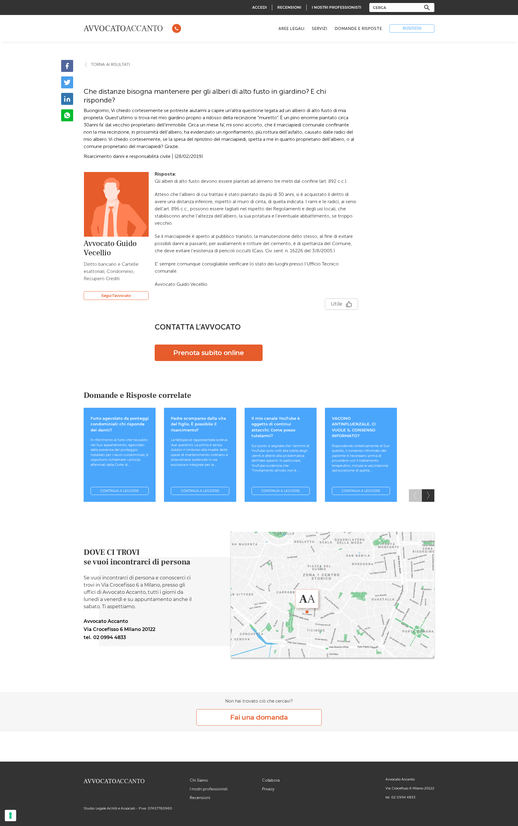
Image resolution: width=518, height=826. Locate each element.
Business (412, 28)
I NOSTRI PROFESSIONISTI (336, 7)
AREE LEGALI (291, 28)
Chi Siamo (199, 780)
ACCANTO (123, 28)
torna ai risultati (110, 64)
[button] (428, 495)
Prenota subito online (208, 353)
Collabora (271, 780)
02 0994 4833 (403, 797)
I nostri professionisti (209, 789)
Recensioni (200, 797)
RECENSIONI (289, 7)
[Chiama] (176, 28)
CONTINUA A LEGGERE (119, 491)
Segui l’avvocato (116, 295)
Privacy (268, 789)
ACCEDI (259, 7)
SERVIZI (319, 28)
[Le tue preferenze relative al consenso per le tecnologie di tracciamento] (10, 815)
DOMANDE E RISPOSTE (358, 28)
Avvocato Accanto (400, 779)
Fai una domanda (259, 717)
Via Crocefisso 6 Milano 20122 (410, 788)
